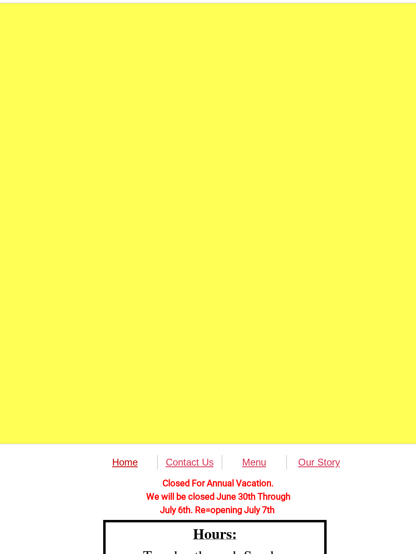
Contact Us (190, 462)
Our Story (319, 462)
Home (125, 462)
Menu (254, 462)
